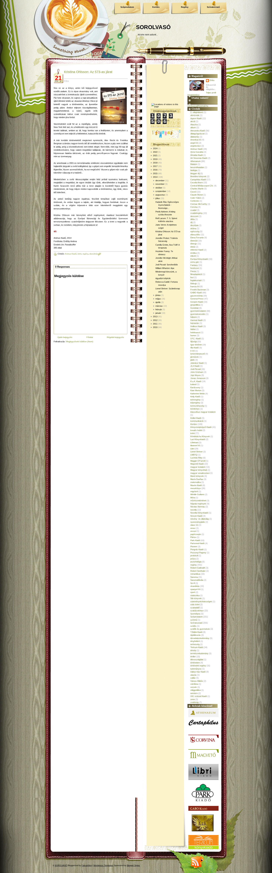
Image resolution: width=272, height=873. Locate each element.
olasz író (194, 525)
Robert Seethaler (198, 571)
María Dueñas (196, 479)
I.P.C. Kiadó (195, 338)
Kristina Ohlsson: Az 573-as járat (88, 72)
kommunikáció (196, 421)
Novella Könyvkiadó (199, 513)
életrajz (193, 244)
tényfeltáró (195, 641)
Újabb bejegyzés (64, 337)
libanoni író (195, 445)
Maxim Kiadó (196, 485)
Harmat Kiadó (196, 320)
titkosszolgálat (196, 659)
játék (192, 360)
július (157, 198)
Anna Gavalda (196, 152)
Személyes (195, 614)
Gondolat (194, 308)
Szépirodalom (127, 7)
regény (85, 254)
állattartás (194, 137)
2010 (155, 327)
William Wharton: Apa (164, 268)
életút (192, 247)
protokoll (194, 555)
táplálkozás (195, 635)
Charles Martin (197, 189)
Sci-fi (192, 583)
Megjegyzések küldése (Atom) (79, 341)
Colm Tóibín (195, 198)
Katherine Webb (197, 393)
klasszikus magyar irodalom (203, 412)
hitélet (193, 329)
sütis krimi (194, 604)
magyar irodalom (197, 467)
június (158, 295)
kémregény (195, 400)
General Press (197, 299)
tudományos (196, 669)
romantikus (195, 574)
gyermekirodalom (198, 311)
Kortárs (155, 7)
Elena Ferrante (197, 237)
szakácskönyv (197, 610)
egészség (194, 231)
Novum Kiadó (196, 516)
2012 (155, 320)
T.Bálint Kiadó (196, 632)
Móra (192, 497)
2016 (155, 170)
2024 (155, 148)
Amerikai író (195, 140)
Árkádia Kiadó (196, 155)
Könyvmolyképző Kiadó (200, 427)
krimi (79, 254)
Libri (192, 449)
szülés (193, 626)
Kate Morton (195, 390)
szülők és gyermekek (200, 629)
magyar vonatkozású (199, 473)
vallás (193, 678)
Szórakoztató (213, 7)
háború (193, 317)
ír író (192, 351)
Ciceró (193, 192)
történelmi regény (198, 666)
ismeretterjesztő (197, 354)
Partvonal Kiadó (197, 543)
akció (192, 121)
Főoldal (89, 337)
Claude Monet (196, 195)
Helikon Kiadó (196, 326)
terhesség (194, 644)
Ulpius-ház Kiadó (198, 672)
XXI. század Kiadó (198, 696)
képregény (195, 403)
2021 (155, 155)
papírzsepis (195, 534)
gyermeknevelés (197, 314)
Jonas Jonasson (197, 378)
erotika (193, 253)
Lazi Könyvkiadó (197, 439)
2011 (155, 324)
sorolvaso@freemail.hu (197, 106)
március (159, 306)
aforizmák (194, 115)
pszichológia (196, 562)
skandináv (93, 254)
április (158, 302)
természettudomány (199, 653)
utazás (193, 675)
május (158, 299)
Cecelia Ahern (196, 182)
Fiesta (193, 271)
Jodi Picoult (195, 369)
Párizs (193, 537)
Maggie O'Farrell (197, 461)
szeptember (160, 191)
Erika (212, 80)
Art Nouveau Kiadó (198, 158)
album (193, 127)
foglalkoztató (196, 280)
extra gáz (194, 262)
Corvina (193, 207)
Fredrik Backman (198, 290)
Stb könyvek (196, 598)
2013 (155, 316)
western (194, 693)
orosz (193, 528)
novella (193, 510)
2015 (155, 173)
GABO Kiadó (196, 292)
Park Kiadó (195, 540)
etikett (193, 256)
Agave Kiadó (196, 118)
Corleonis (194, 201)
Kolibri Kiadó (195, 418)
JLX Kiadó (194, 366)
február (158, 309)
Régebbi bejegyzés (115, 337)
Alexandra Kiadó (197, 131)
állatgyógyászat (197, 133)
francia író (194, 286)
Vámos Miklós (196, 681)
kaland (193, 384)
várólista (194, 684)
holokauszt (195, 332)
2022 (155, 152)
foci (192, 277)
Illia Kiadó (194, 348)
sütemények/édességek (201, 601)
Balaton (193, 164)
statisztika (194, 595)
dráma (193, 228)
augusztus (160, 195)
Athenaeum (195, 161)
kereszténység (197, 406)
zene (192, 699)
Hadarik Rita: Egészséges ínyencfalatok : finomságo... (167, 205)
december (159, 180)
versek (193, 687)
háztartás (194, 323)
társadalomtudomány (199, 638)
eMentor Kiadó (196, 250)
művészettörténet (198, 500)
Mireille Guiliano (197, 494)
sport (192, 592)
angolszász (195, 146)
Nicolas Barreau (197, 507)
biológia (193, 170)
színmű (193, 620)
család (193, 210)
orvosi (193, 531)
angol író (194, 143)
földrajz (193, 283)
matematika (195, 482)
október (158, 188)
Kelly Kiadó (195, 396)
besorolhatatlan (197, 167)
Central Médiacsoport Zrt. (201, 186)
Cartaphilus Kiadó (198, 179)
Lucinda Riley (196, 458)
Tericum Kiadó (196, 647)
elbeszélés (195, 234)
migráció (194, 491)
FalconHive (87, 865)
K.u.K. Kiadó (195, 381)
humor (193, 335)
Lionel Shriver (196, 451)
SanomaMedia (196, 580)
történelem (195, 663)
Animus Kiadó (71, 254)
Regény (184, 7)
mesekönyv (195, 488)
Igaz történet (196, 345)
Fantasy (194, 265)
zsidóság (194, 702)
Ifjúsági (193, 341)
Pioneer (193, 546)
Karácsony (195, 387)
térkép (193, 650)
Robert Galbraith (197, 568)
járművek (194, 357)
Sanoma (194, 577)
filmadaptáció (196, 274)
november (159, 184)
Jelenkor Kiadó (197, 363)
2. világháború (196, 112)
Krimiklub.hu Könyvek (200, 436)
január (158, 313)
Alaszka (194, 124)
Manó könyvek (197, 476)
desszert (194, 216)
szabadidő (195, 608)
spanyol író (195, 589)
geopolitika (195, 305)
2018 (155, 163)
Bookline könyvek (198, 176)
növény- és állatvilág (199, 519)
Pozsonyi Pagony (198, 552)
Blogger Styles (133, 865)
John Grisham (196, 372)
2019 (155, 159)
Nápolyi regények (198, 504)
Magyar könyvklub (198, 470)
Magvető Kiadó (197, 464)
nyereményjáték (197, 522)
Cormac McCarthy (198, 204)
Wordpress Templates (103, 865)
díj (191, 222)
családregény (196, 213)
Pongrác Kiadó (197, 549)
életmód (193, 241)
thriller (193, 656)
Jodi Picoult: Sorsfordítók (166, 265)
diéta (192, 219)
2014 (155, 177)
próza (193, 559)
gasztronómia (196, 296)
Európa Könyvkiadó (199, 259)
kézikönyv (195, 409)
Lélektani (194, 442)
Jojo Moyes (195, 375)
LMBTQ (193, 455)
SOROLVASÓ (153, 27)
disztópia (194, 225)
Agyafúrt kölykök (163, 278)
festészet (194, 268)
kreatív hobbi (196, 430)
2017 (155, 166)
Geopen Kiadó (196, 302)
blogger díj (195, 173)
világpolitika (195, 690)
